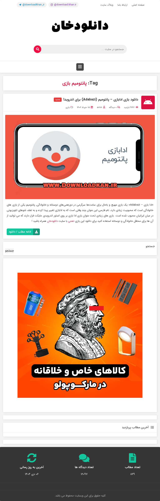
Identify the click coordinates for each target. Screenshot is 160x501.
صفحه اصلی (138, 5)
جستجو (150, 246)
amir (99, 107)
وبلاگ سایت (106, 5)
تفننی (71, 221)
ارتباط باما (123, 5)
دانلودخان (52, 221)
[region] (80, 335)
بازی (68, 107)
